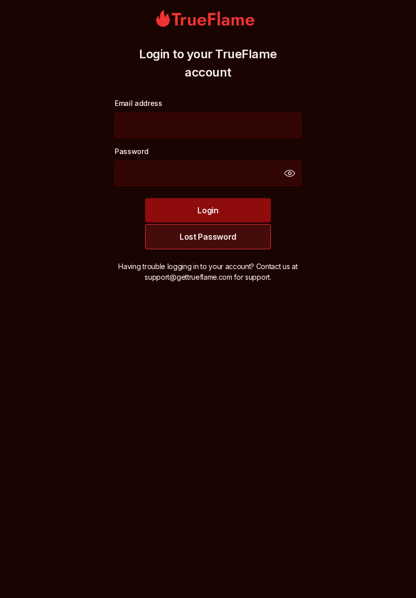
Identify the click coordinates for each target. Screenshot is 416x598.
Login (207, 210)
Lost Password (208, 237)
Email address (138, 103)
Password (131, 151)
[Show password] (289, 173)
